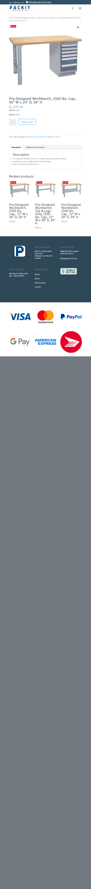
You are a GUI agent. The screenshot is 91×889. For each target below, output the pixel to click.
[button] (78, 27)
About (37, 278)
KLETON (57, 137)
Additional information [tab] (35, 147)
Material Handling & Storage (25, 18)
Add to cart (27, 121)
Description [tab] (16, 147)
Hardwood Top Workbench (45, 18)
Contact (38, 287)
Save (14, 26)
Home (11, 18)
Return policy (40, 283)
